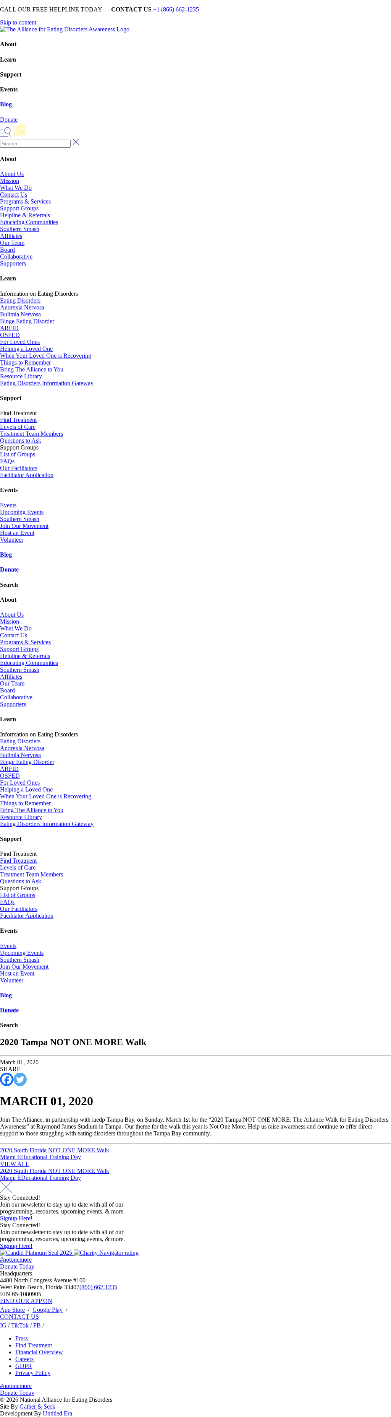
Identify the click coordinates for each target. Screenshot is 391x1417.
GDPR (23, 1366)
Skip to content (18, 22)
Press (21, 1338)
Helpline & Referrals (25, 215)
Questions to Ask (20, 440)
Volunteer (11, 539)
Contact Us (13, 194)
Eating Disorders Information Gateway (47, 383)
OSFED (10, 335)
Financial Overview (39, 1352)
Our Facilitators (18, 468)
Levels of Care (18, 426)
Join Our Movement (24, 526)
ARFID (9, 328)
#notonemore (16, 1259)
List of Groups (17, 454)
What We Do (16, 187)
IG (3, 1325)
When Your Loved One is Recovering (45, 355)
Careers (24, 1359)
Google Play (47, 1309)
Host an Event (17, 532)
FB (37, 1325)
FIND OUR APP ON (26, 1301)
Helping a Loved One (26, 348)
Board (7, 249)
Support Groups (19, 208)
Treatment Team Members (31, 433)
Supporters (13, 263)
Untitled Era (57, 1413)
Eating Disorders (20, 300)
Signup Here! (16, 1218)
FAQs (7, 461)
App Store (12, 1309)
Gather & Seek (37, 1406)
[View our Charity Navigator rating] (106, 1252)
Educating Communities (29, 222)
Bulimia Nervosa (20, 314)
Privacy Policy (32, 1373)
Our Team (12, 242)
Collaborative (16, 256)
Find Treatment (18, 420)
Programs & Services (25, 201)
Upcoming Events (22, 512)
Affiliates (11, 236)
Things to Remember (25, 362)
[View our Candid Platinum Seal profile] (37, 1252)
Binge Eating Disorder (27, 321)
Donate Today (17, 1266)
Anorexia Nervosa (22, 307)
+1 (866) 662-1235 (176, 9)
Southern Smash (19, 229)
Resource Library (21, 376)
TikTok (20, 1325)
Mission (9, 181)
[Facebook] (6, 1079)
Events (8, 505)
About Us (12, 174)
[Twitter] (20, 1079)
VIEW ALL (14, 1164)
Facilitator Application (26, 475)
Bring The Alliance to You (31, 369)
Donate (9, 569)
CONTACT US (19, 1316)
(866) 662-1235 (98, 1287)
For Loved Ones (20, 342)
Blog (6, 104)
